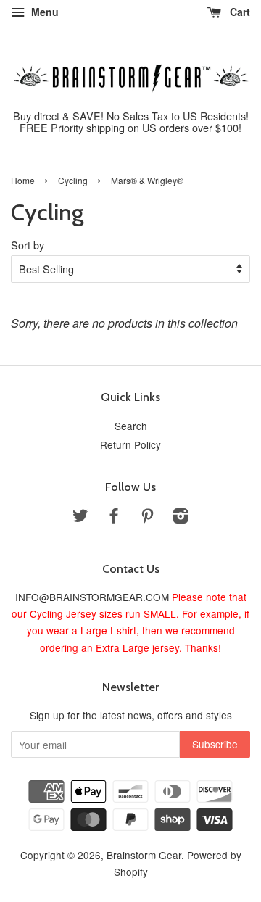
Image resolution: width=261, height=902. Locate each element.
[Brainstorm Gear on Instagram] (180, 517)
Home (23, 180)
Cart (238, 11)
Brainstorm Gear (144, 855)
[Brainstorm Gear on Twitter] (80, 517)
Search (131, 425)
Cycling (73, 180)
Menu (43, 11)
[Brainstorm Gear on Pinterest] (147, 517)
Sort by (27, 244)
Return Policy (130, 444)
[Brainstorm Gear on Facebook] (114, 517)
